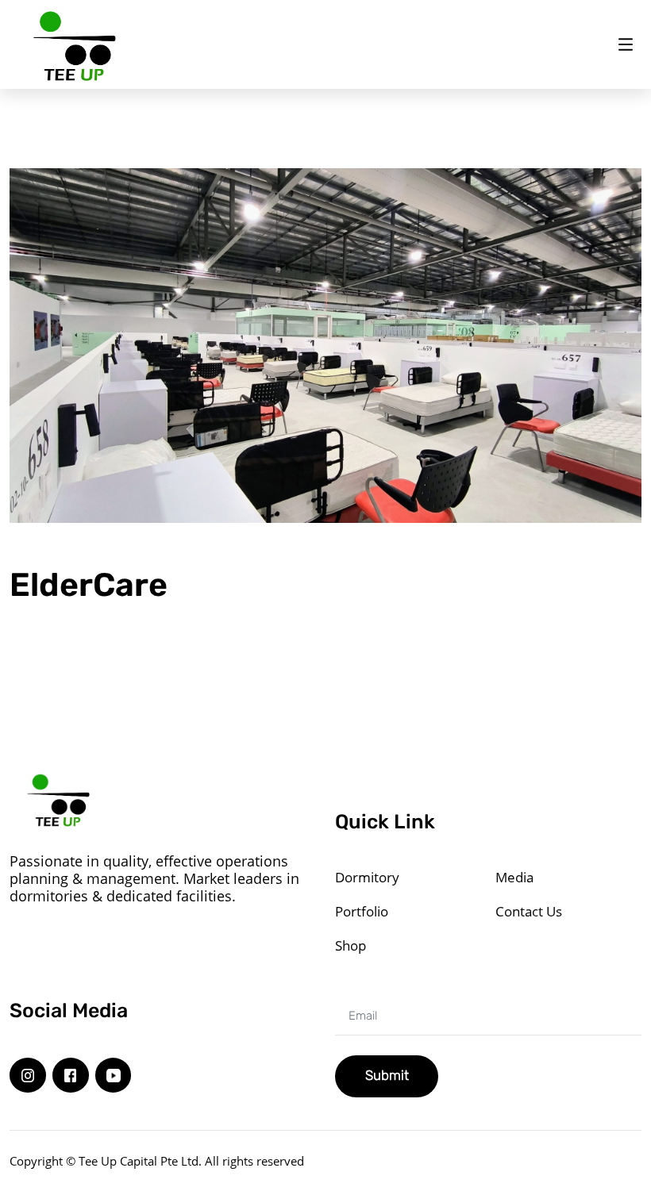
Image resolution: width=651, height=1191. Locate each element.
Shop (350, 945)
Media (514, 877)
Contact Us (528, 911)
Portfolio (361, 911)
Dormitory (367, 877)
